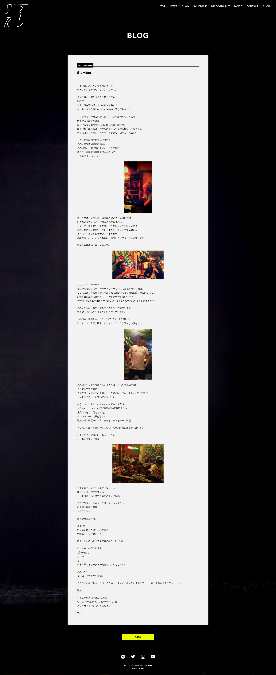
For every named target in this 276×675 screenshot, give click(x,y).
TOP (162, 6)
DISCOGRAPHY (220, 6)
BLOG (185, 6)
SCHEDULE (200, 6)
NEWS (173, 6)
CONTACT (252, 6)
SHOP (266, 6)
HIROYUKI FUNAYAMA (143, 665)
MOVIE (238, 6)
